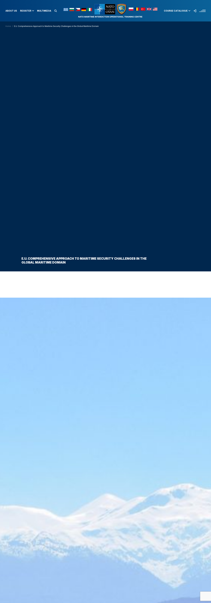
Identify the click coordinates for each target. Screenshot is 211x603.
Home (8, 26)
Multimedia (44, 11)
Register (25, 11)
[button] (55, 11)
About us (11, 11)
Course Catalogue (176, 11)
